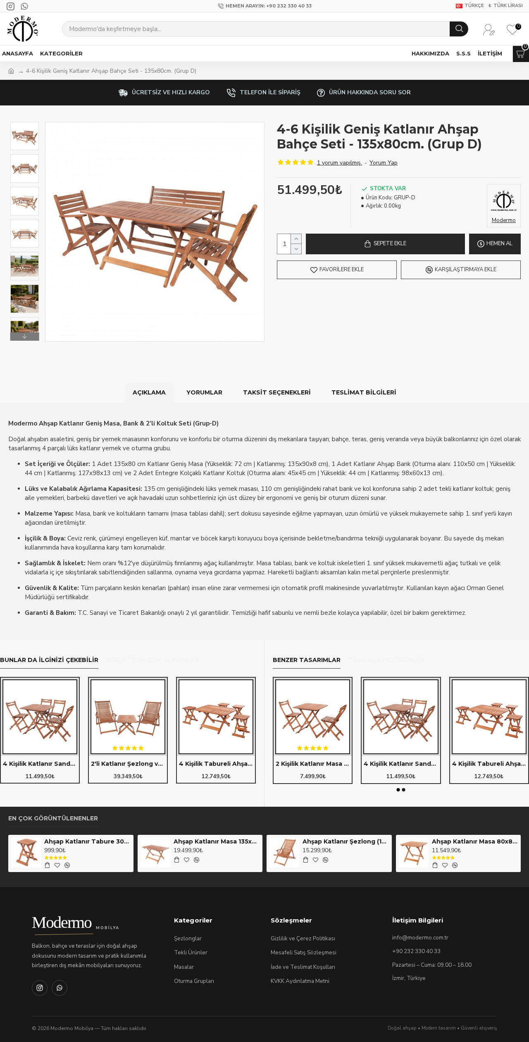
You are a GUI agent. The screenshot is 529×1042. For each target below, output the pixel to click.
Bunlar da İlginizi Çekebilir (49, 660)
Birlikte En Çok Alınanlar (153, 660)
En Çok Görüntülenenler (53, 818)
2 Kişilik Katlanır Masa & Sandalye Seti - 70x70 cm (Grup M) (313, 763)
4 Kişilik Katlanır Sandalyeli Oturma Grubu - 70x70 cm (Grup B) (40, 763)
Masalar (184, 967)
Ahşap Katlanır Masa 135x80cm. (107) (217, 841)
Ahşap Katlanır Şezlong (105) (345, 841)
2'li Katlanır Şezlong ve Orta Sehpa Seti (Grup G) (128, 763)
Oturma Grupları (194, 981)
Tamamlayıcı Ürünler (386, 660)
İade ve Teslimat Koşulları (303, 967)
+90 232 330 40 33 (416, 951)
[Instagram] (40, 988)
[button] (24, 124)
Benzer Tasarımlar (307, 660)
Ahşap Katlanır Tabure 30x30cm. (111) (87, 841)
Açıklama (149, 392)
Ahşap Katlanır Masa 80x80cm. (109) (475, 841)
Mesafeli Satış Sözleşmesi (303, 952)
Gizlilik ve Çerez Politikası (303, 938)
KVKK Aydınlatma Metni (300, 981)
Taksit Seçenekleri (277, 392)
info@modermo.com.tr (420, 938)
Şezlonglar (188, 938)
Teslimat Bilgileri (363, 392)
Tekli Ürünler (190, 952)
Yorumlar (204, 392)
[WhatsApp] (59, 988)
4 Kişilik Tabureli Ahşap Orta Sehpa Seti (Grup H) (216, 763)
